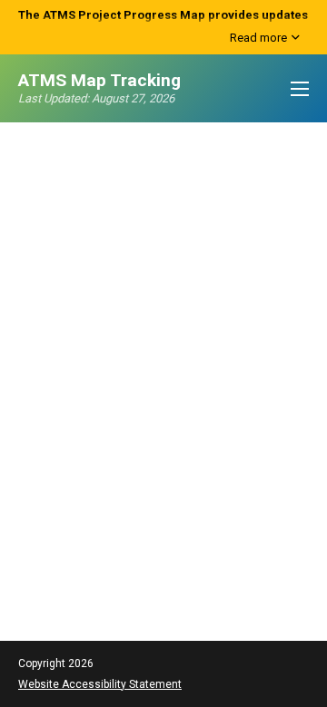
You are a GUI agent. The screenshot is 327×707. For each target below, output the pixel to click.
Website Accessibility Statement (100, 684)
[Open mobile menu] (300, 89)
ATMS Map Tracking (99, 81)
